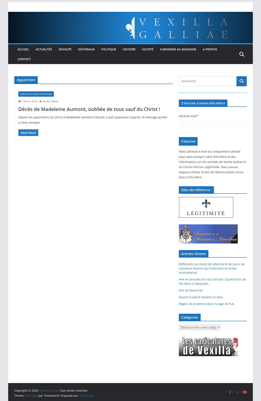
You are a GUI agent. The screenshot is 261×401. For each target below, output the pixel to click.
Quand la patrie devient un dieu (201, 297)
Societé (148, 49)
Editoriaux (86, 49)
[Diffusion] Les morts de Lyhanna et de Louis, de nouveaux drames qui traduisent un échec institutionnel (212, 268)
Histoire (129, 49)
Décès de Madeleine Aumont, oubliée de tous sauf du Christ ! (89, 109)
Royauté (65, 49)
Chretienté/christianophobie (36, 94)
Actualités (44, 49)
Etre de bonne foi (190, 290)
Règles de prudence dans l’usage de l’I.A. (206, 304)
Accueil (23, 49)
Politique (108, 49)
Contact (24, 59)
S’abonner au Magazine (178, 49)
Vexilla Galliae (50, 101)
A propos (210, 49)
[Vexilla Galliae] (130, 14)
